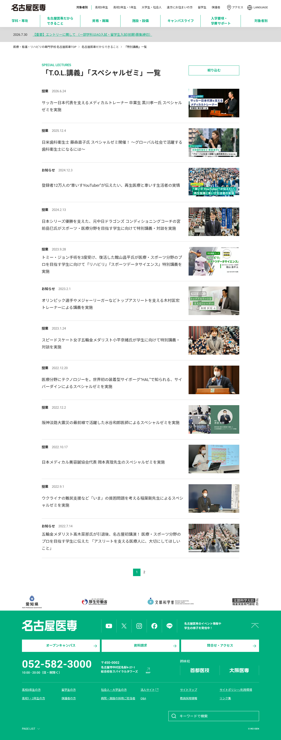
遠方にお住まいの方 (180, 7)
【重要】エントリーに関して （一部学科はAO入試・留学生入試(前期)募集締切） (92, 34)
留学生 (202, 7)
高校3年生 (101, 7)
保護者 (216, 7)
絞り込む (214, 70)
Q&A (143, 698)
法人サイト (147, 689)
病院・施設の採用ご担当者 (118, 698)
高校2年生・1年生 (124, 7)
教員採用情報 (188, 698)
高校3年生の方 (31, 689)
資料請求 (140, 646)
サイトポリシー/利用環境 (236, 689)
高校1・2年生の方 (33, 698)
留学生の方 (68, 689)
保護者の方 (68, 698)
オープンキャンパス (61, 646)
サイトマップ (188, 689)
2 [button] (144, 572)
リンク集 (225, 698)
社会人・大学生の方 (114, 689)
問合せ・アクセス (220, 646)
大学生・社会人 (152, 7)
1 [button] (137, 572)
